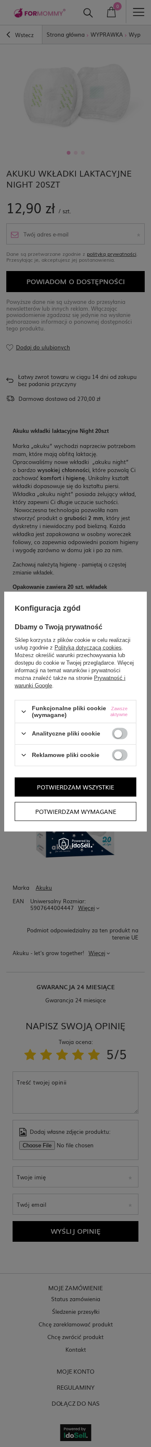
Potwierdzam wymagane (75, 811)
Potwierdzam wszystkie (75, 787)
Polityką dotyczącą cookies (88, 647)
